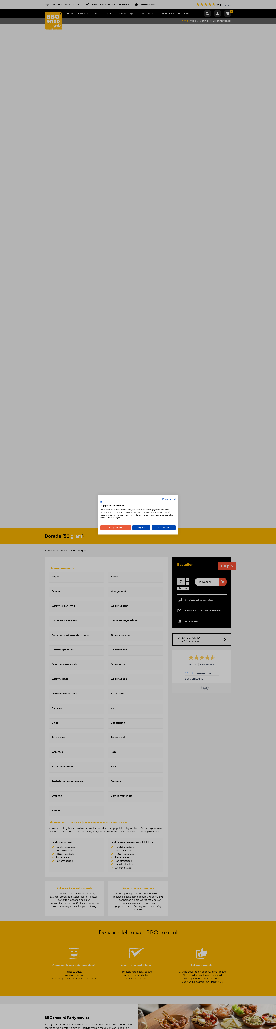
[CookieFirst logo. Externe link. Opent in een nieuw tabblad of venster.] (101, 502)
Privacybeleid (169, 499)
